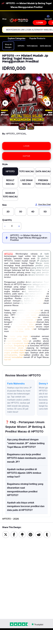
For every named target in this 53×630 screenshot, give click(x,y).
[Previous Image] (5, 103)
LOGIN (40, 22)
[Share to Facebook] (14, 534)
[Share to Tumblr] (46, 534)
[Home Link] (20, 20)
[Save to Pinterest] (30, 534)
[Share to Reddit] (38, 534)
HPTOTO (8, 254)
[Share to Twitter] (5, 534)
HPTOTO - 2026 (10, 519)
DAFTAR (26, 156)
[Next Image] (47, 103)
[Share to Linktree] (22, 534)
